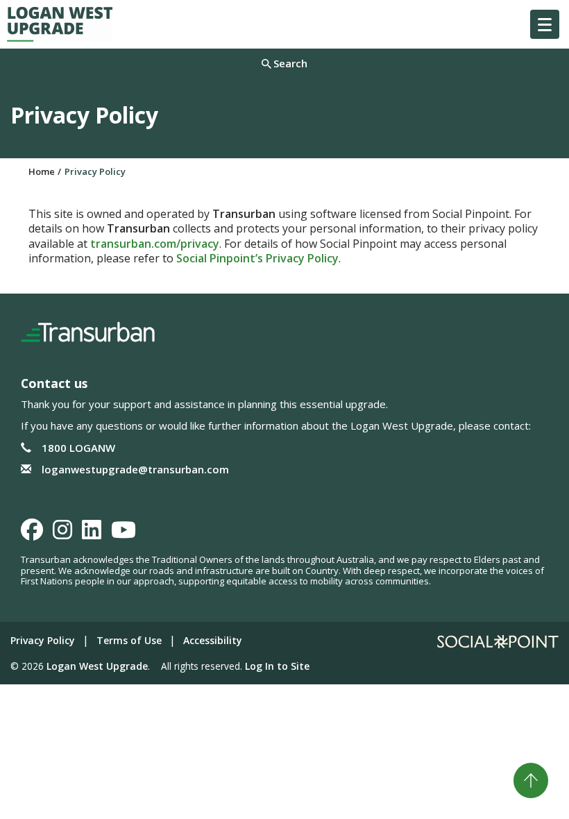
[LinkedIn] (91, 534)
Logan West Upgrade (97, 666)
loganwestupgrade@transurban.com (135, 469)
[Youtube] (123, 534)
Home (41, 171)
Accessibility (212, 640)
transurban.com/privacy (154, 243)
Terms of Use (129, 640)
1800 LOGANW (78, 448)
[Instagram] (62, 534)
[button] (544, 24)
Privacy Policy (42, 640)
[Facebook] (31, 534)
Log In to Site (277, 666)
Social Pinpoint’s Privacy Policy (257, 258)
